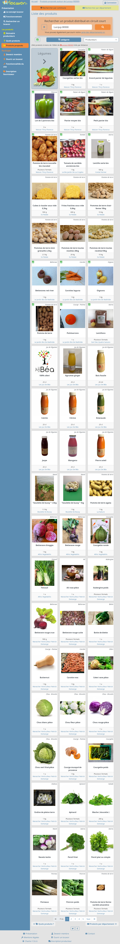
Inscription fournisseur (9, 73)
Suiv (88, 919)
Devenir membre (14, 54)
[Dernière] (94, 919)
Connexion (111, 2)
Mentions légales (31, 937)
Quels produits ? (46, 924)
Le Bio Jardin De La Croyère (72, 172)
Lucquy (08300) (67, 45)
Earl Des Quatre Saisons (100, 342)
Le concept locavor (14, 12)
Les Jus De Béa (44, 384)
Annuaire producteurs (9, 34)
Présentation (31, 933)
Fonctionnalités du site (13, 65)
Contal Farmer (100, 172)
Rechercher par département (98, 8)
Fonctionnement (14, 16)
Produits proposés (14, 45)
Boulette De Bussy (45, 512)
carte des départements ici (93, 32)
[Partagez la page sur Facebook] (77, 928)
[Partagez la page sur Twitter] (73, 928)
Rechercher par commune (54, 8)
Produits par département (102, 924)
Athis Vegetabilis (44, 554)
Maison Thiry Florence (72, 87)
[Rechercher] (103, 27)
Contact (91, 933)
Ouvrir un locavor (14, 59)
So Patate (44, 214)
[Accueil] (15, 2)
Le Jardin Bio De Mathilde (44, 299)
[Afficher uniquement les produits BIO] (37, 39)
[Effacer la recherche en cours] (44, 27)
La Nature (101, 512)
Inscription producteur (61, 941)
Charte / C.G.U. (31, 941)
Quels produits (13, 40)
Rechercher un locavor (11, 22)
